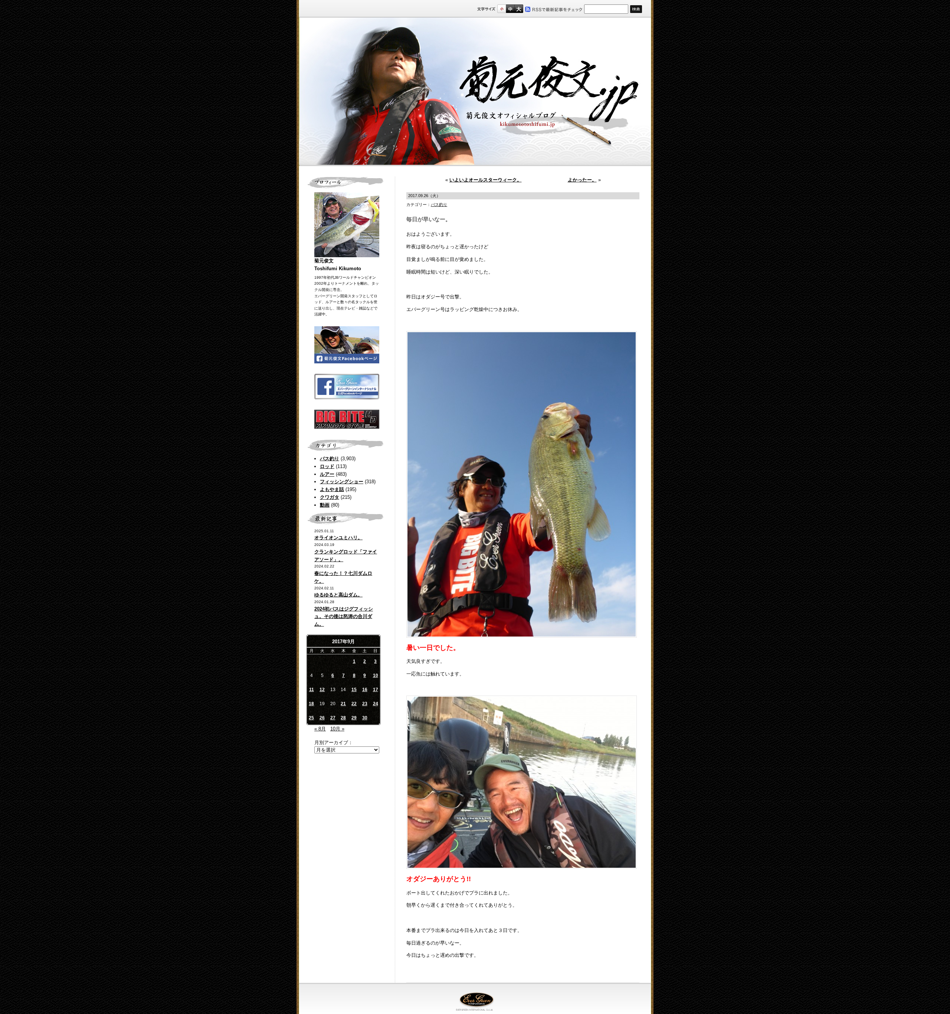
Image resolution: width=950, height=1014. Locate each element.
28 (343, 717)
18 (311, 703)
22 (354, 703)
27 (332, 717)
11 (311, 689)
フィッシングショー (341, 481)
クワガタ (329, 497)
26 (322, 717)
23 (364, 703)
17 (375, 689)
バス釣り (329, 458)
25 (311, 717)
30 (364, 717)
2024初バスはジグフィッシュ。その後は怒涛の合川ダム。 (343, 616)
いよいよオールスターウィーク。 (485, 180)
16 (364, 689)
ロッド (327, 466)
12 (322, 689)
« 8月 (320, 729)
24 (375, 703)
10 (375, 675)
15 (354, 689)
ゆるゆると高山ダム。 (338, 595)
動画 (325, 505)
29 (354, 717)
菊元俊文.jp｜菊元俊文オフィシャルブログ (475, 91)
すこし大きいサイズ (510, 8)
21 (343, 703)
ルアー (327, 474)
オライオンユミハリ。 (338, 537)
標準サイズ (501, 8)
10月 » (337, 729)
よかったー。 (582, 180)
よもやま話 (332, 489)
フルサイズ (518, 8)
